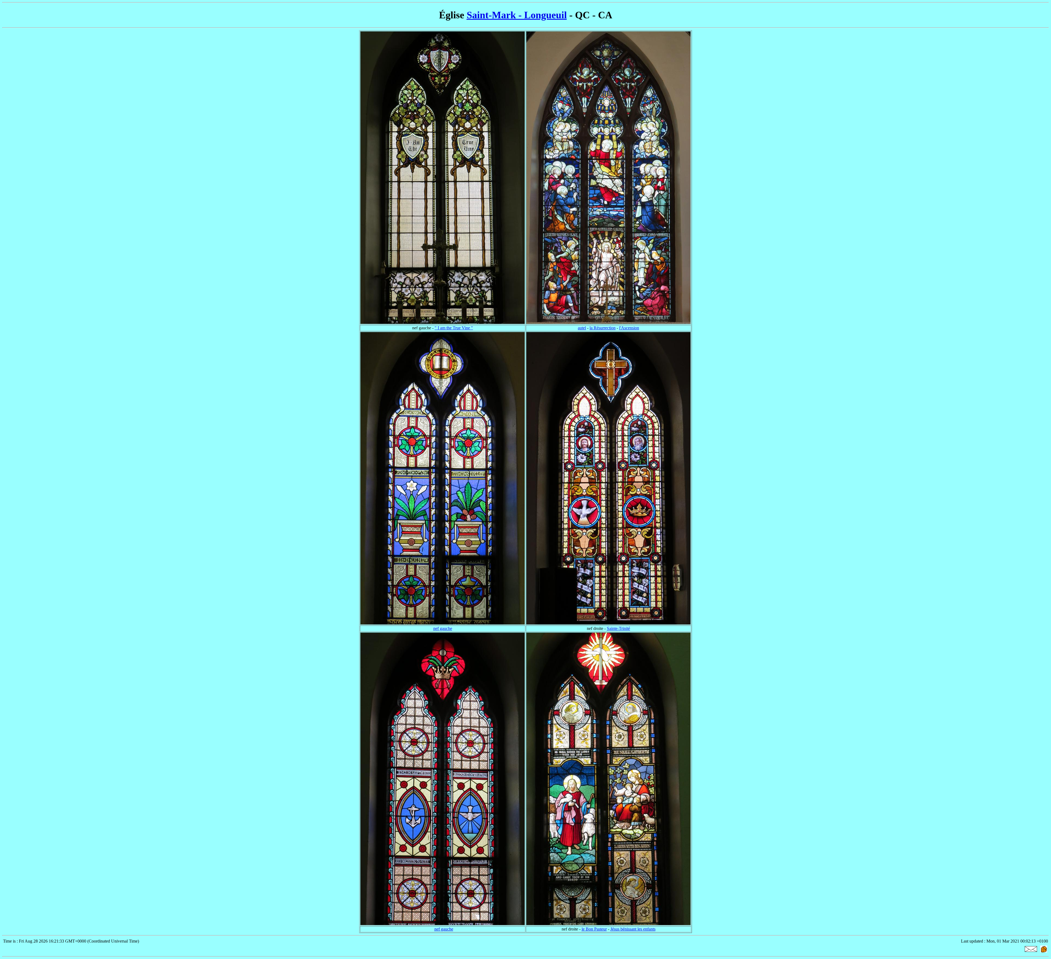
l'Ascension (629, 328)
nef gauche (442, 628)
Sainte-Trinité (618, 628)
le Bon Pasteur (594, 929)
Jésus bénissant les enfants (633, 929)
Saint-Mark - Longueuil (517, 15)
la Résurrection (603, 328)
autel (582, 328)
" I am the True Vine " (454, 328)
